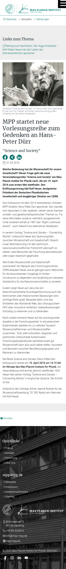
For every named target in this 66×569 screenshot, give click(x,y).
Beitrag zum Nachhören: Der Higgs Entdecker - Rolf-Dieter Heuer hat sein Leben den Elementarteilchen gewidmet (30, 49)
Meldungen (43, 19)
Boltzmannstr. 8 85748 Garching (15, 523)
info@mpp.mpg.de (16, 536)
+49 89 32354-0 (15, 530)
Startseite (11, 19)
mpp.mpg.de (13, 541)
